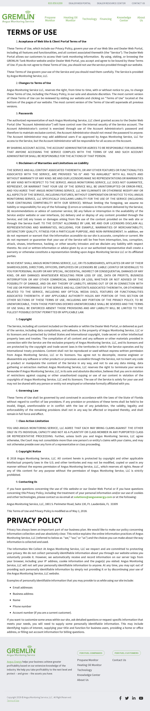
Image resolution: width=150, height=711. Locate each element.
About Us (82, 680)
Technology (84, 670)
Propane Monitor (87, 660)
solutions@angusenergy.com (93, 497)
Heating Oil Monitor (89, 665)
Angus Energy (14, 661)
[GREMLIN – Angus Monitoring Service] (18, 16)
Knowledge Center (88, 675)
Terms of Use (13, 700)
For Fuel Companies (91, 652)
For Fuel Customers (126, 652)
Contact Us (119, 660)
